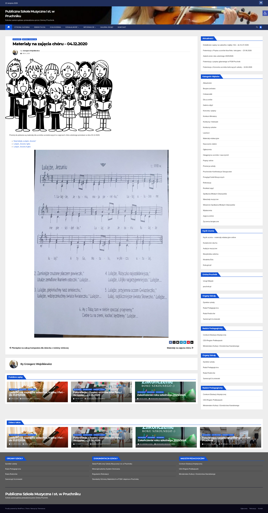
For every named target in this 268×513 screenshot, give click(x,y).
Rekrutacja (39, 27)
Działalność (72, 27)
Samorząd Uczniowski (211, 319)
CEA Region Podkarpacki (212, 340)
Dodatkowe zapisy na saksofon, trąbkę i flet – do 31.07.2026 (36, 393)
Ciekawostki (207, 94)
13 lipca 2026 (16, 444)
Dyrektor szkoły (209, 302)
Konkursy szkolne (209, 127)
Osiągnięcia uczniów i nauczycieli (216, 155)
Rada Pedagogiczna (211, 308)
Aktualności (17, 39)
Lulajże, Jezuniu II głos (22, 147)
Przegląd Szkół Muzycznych (213, 177)
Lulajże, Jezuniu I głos (22, 144)
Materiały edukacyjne (29, 39)
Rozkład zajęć (208, 188)
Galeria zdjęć (106, 27)
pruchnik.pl (207, 286)
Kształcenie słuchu (210, 243)
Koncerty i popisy (99, 389)
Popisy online (208, 160)
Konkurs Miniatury (210, 116)
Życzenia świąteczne (211, 221)
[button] (265, 13)
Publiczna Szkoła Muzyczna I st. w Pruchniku (43, 494)
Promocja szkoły (209, 166)
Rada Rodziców (209, 313)
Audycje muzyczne (210, 248)
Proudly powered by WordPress (15, 508)
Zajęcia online (208, 216)
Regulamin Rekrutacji (100, 474)
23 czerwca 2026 (146, 444)
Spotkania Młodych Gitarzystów (215, 194)
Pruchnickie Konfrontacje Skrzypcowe (217, 172)
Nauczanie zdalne (210, 144)
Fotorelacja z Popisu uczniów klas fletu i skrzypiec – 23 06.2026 (97, 393)
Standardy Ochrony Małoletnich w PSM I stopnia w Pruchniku (115, 479)
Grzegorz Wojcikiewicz (31, 51)
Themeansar (41, 508)
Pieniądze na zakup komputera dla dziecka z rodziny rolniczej (39, 348)
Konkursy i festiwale (210, 122)
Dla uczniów (207, 100)
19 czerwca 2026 (210, 444)
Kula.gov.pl (207, 265)
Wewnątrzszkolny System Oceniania (106, 469)
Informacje (89, 27)
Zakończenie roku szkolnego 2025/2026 (161, 394)
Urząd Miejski (208, 281)
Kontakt (122, 27)
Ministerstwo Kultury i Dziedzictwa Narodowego (221, 346)
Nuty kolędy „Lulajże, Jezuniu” (25, 141)
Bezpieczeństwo (209, 88)
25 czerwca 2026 (82, 444)
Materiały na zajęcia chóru (179, 348)
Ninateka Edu (208, 259)
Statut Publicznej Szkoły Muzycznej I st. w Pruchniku (112, 464)
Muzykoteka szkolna (210, 254)
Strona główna (22, 27)
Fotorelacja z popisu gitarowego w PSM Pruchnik (221, 62)
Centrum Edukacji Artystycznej (214, 335)
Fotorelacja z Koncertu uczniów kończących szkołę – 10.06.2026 (227, 67)
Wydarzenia (159, 392)
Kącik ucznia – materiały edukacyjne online (219, 237)
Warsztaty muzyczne (211, 199)
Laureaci (206, 133)
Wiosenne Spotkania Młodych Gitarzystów (219, 205)
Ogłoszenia (55, 27)
